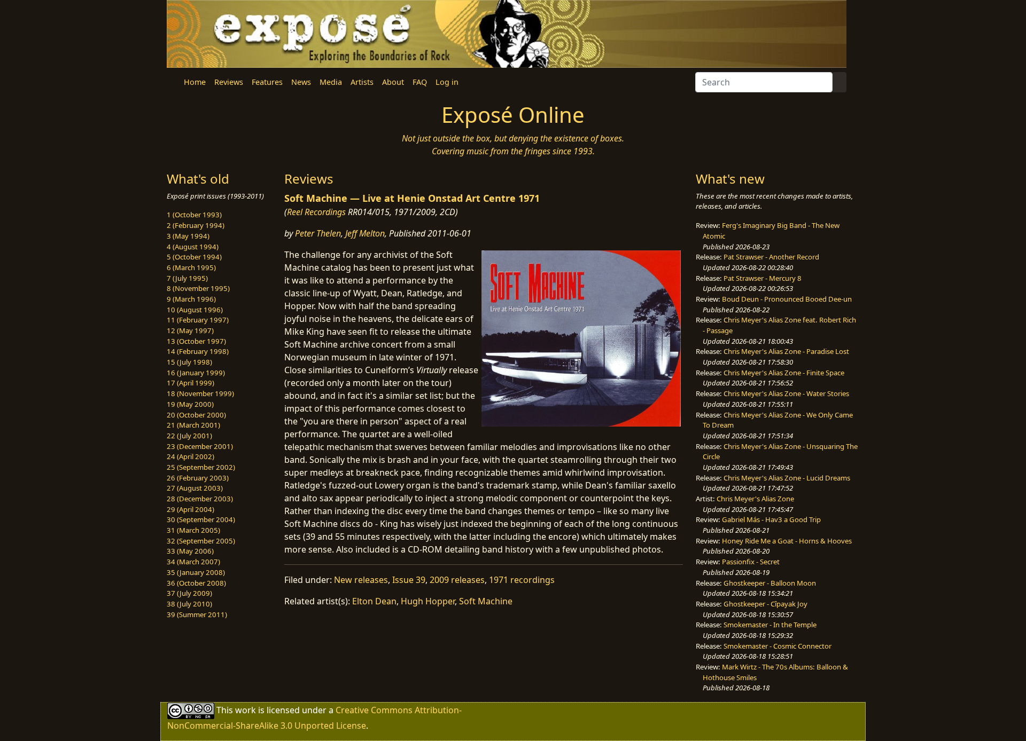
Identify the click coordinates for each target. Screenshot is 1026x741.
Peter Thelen (318, 233)
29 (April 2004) (190, 509)
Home (195, 82)
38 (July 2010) (189, 604)
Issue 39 (408, 580)
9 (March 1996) (191, 299)
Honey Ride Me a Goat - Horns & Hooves (787, 541)
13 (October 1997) (196, 341)
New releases (361, 580)
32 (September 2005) (201, 541)
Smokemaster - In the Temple (770, 624)
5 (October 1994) (194, 257)
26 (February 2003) (198, 478)
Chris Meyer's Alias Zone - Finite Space (784, 372)
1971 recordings (522, 580)
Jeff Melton (365, 233)
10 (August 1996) (195, 309)
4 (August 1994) (193, 246)
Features (267, 82)
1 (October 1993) (194, 214)
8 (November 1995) (198, 288)
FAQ (420, 82)
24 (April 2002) (190, 456)
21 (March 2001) (193, 425)
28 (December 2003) (200, 498)
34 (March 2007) (193, 561)
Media (331, 82)
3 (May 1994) (188, 236)
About (393, 82)
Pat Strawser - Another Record (771, 257)
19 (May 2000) (190, 404)
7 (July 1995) (187, 278)
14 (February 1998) (198, 351)
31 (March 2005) (193, 530)
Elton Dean (374, 601)
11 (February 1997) (198, 320)
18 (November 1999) (200, 393)
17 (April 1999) (190, 383)
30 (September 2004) (201, 519)
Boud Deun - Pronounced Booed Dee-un (787, 299)
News (301, 82)
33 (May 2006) (190, 551)
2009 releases (457, 580)
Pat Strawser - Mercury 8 (763, 278)
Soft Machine (485, 601)
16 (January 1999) (196, 372)
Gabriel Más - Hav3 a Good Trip (771, 519)
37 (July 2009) (189, 593)
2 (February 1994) (195, 225)
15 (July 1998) (189, 362)
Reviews (228, 82)
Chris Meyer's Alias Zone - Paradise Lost (786, 351)
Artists (362, 82)
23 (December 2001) (200, 446)
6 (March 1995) (191, 267)
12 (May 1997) (190, 330)
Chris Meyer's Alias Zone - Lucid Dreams (787, 478)
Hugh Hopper (428, 601)
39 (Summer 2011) (197, 614)
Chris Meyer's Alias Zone (755, 498)
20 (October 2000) (196, 415)
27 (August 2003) (195, 488)
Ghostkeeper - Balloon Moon (770, 583)
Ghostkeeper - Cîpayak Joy (765, 604)
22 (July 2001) (189, 435)
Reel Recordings (316, 212)
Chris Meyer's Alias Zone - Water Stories (786, 393)
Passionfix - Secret (751, 561)
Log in (447, 82)
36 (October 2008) (196, 583)
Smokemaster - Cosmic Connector (777, 646)
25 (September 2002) (201, 467)
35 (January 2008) (196, 572)
